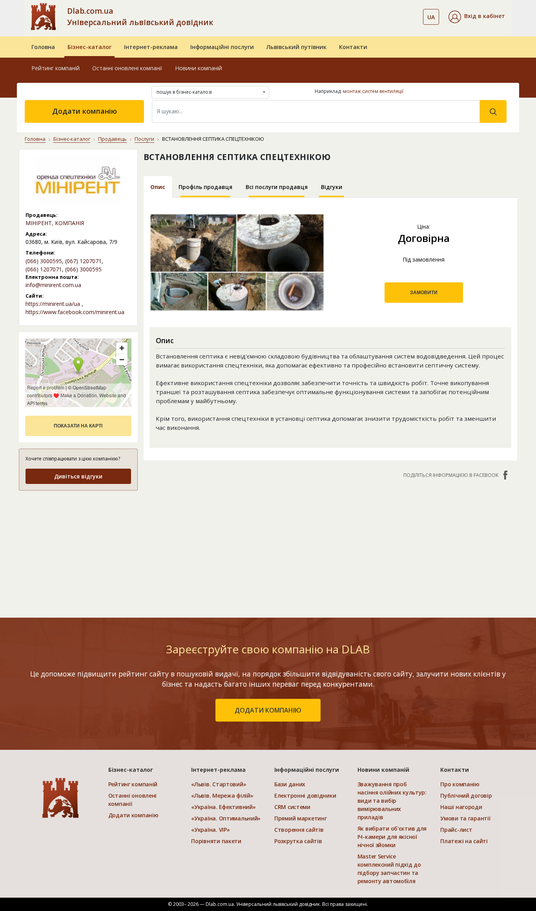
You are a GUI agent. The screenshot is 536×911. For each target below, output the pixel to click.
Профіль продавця (205, 187)
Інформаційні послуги (222, 47)
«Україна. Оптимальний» (226, 818)
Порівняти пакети (216, 841)
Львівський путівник (296, 47)
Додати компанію (84, 111)
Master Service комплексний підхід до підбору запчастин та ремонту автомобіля (389, 869)
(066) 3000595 (44, 261)
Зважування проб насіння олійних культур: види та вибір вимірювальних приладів (392, 800)
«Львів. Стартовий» (218, 784)
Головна (43, 47)
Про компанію (459, 784)
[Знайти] (493, 111)
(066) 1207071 (44, 269)
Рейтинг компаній (55, 68)
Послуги (144, 138)
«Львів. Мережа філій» (222, 795)
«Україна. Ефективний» (223, 807)
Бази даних (289, 784)
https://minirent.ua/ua (53, 303)
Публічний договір (466, 795)
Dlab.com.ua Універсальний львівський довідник (140, 16)
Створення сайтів (299, 829)
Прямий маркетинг (300, 818)
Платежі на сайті (464, 841)
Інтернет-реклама (151, 47)
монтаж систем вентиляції (373, 91)
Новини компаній (198, 68)
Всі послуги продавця (277, 187)
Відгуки (331, 187)
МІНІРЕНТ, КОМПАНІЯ (55, 223)
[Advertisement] (331, 544)
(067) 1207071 (83, 261)
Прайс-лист (456, 829)
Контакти (353, 47)
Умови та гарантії (465, 818)
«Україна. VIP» (210, 829)
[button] (476, 17)
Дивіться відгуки (78, 476)
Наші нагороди (461, 807)
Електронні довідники (305, 795)
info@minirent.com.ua (53, 285)
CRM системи (292, 807)
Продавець (112, 138)
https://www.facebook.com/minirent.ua (75, 312)
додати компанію (268, 710)
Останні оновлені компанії (127, 68)
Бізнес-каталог (89, 47)
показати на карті (78, 426)
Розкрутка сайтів (298, 841)
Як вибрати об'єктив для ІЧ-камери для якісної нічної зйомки (392, 837)
